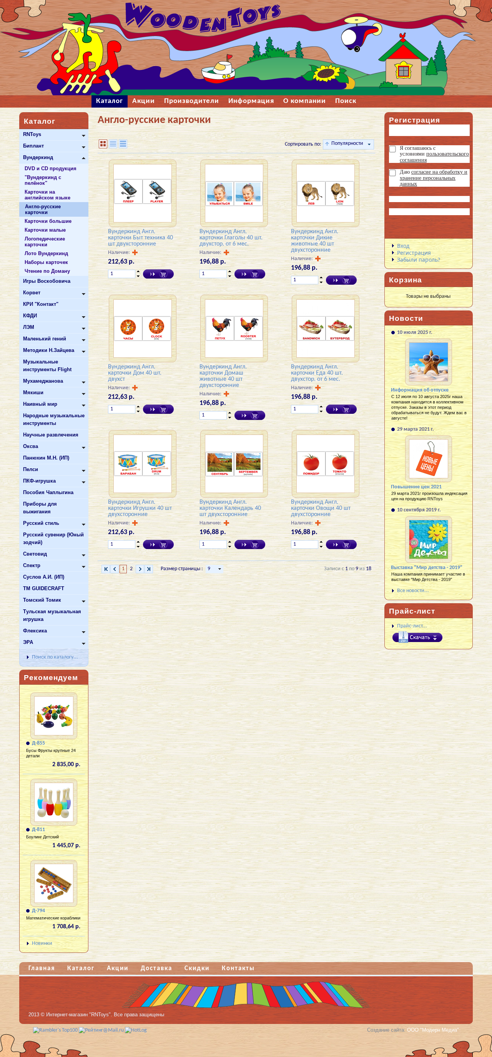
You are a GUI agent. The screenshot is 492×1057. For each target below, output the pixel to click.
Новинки (42, 943)
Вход (403, 245)
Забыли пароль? (418, 259)
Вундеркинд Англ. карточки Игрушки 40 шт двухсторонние (140, 508)
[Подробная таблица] (123, 143)
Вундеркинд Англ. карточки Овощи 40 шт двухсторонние (321, 508)
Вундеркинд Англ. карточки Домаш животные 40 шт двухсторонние (223, 376)
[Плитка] (103, 143)
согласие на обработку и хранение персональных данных (433, 178)
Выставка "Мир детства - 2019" (426, 568)
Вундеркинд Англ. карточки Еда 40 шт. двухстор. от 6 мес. (317, 373)
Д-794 (38, 911)
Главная (41, 968)
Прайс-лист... (412, 626)
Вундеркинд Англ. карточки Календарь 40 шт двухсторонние (230, 508)
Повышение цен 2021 (416, 487)
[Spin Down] (138, 276)
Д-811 (38, 830)
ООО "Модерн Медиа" (433, 1030)
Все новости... (413, 591)
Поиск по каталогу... (55, 657)
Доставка (156, 968)
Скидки (196, 968)
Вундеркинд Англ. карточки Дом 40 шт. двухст (134, 373)
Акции (117, 968)
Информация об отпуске (420, 390)
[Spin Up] (138, 271)
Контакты (238, 968)
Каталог (81, 968)
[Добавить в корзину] (158, 274)
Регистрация (414, 252)
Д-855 (38, 743)
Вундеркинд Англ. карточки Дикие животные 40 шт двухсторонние (314, 241)
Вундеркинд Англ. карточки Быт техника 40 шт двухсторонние (140, 238)
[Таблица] (113, 143)
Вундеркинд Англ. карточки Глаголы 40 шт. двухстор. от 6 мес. (231, 238)
